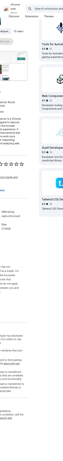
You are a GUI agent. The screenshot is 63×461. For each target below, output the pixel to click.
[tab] (14, 16)
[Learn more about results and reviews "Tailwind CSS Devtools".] (50, 204)
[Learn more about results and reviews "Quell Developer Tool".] (51, 152)
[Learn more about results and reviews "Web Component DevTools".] (50, 100)
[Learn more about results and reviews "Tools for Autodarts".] (50, 49)
